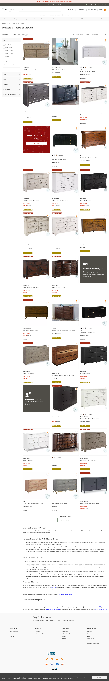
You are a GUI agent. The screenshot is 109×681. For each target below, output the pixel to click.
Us (37, 631)
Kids (54, 18)
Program (65, 631)
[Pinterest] (61, 660)
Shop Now (36, 143)
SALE (93, 19)
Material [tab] (5, 84)
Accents (73, 18)
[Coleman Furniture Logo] (7, 11)
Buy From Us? (39, 633)
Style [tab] (4, 79)
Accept (99, 677)
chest (100, 606)
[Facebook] (47, 660)
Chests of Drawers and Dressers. (52, 609)
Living (15, 18)
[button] (70, 10)
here (72, 678)
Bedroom (6, 18)
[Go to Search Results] (59, 10)
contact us (53, 587)
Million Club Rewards (55, 15)
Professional (42, 15)
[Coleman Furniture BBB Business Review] (54, 655)
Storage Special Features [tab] (9, 94)
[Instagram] (52, 660)
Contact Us (104, 4)
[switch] (26, 35)
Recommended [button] (95, 34)
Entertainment (44, 18)
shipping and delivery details (65, 594)
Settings (14, 631)
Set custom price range (8, 61)
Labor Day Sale (26, 72)
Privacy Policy (53, 678)
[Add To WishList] (48, 42)
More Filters (4, 98)
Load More (65, 520)
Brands (102, 18)
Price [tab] (4, 40)
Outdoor (63, 18)
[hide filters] (5, 34)
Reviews (91, 646)
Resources (67, 15)
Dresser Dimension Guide (101, 609)
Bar (35, 18)
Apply (11, 69)
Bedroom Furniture (6, 23)
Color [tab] (4, 74)
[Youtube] (57, 660)
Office (82, 18)
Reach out (27, 404)
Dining (25, 18)
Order (12, 633)
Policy (90, 638)
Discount (66, 633)
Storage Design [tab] (7, 89)
